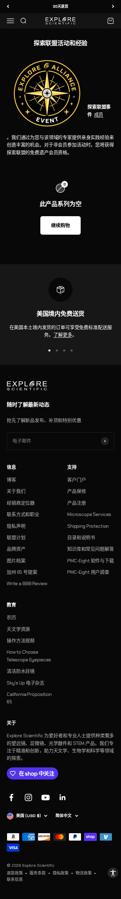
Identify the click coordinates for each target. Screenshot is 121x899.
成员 (99, 114)
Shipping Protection (88, 526)
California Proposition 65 (29, 698)
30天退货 (60, 6)
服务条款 (37, 873)
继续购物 (60, 225)
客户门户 (76, 480)
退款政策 (15, 873)
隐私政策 (61, 873)
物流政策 (83, 873)
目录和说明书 (81, 537)
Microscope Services (89, 514)
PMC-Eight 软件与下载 (90, 561)
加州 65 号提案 (22, 572)
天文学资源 (18, 629)
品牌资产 (16, 549)
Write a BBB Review (27, 583)
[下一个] (113, 6)
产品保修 (76, 491)
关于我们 (16, 491)
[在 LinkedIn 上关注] (62, 797)
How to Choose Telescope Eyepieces (29, 655)
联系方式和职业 (23, 514)
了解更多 (62, 335)
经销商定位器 (21, 503)
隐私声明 (16, 526)
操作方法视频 (21, 640)
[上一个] (8, 6)
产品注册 (76, 503)
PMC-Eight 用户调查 (88, 572)
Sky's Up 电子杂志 (25, 683)
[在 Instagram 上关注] (28, 797)
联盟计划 (16, 537)
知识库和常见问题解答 (90, 549)
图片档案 (16, 561)
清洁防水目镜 (21, 671)
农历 (11, 617)
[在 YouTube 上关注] (45, 797)
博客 (11, 480)
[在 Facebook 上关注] (11, 797)
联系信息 (15, 879)
